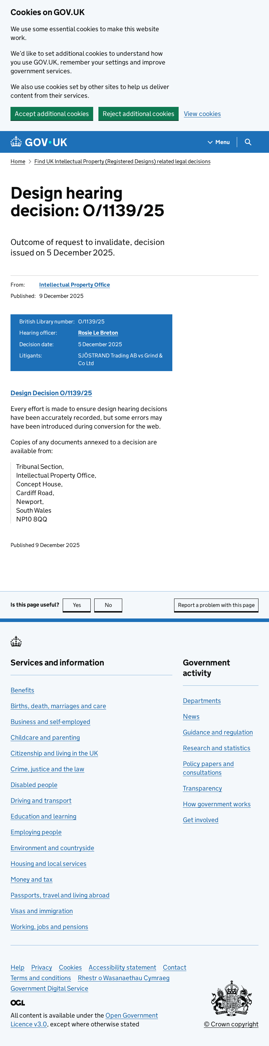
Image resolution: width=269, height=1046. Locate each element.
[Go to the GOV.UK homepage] (39, 142)
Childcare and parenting (45, 737)
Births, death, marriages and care (58, 706)
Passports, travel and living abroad (60, 895)
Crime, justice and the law (47, 769)
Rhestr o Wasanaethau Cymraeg (124, 978)
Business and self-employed (50, 722)
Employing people (36, 832)
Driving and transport (41, 801)
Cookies (70, 967)
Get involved (201, 820)
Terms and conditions (41, 978)
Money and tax (32, 879)
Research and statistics (216, 748)
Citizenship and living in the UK (54, 753)
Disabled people (34, 785)
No (113, 605)
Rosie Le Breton (98, 332)
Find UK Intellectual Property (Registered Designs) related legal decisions (122, 161)
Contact (174, 967)
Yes (82, 605)
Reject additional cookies (138, 114)
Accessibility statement (122, 967)
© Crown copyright (231, 1024)
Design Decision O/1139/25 (51, 393)
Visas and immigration (42, 911)
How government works (217, 804)
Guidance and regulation (218, 732)
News (191, 716)
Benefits (22, 690)
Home (18, 161)
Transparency (202, 788)
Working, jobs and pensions (49, 927)
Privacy (41, 967)
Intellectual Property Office (74, 284)
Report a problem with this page (216, 605)
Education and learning (43, 816)
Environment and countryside (52, 848)
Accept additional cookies (52, 114)
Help (18, 967)
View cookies (202, 113)
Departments (202, 701)
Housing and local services (49, 864)
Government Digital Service (49, 988)
